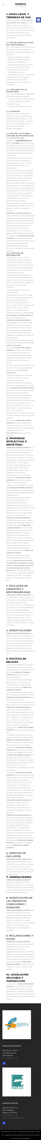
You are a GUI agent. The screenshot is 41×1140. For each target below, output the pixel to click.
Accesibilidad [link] (26, 1138)
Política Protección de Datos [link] (31, 1135)
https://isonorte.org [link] (12, 433)
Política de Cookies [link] (17, 1138)
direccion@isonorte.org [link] (10, 1058)
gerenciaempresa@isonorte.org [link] (13, 1118)
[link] (38, 19)
